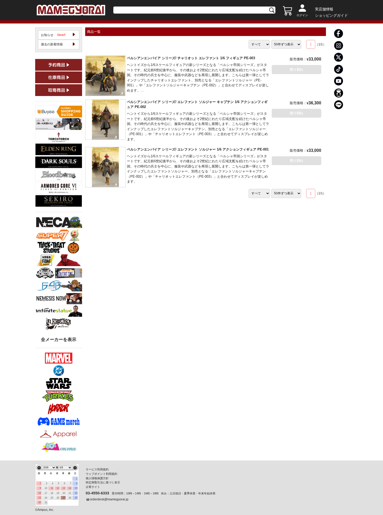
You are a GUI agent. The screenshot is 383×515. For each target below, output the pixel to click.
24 (46, 497)
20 (64, 493)
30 (39, 502)
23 (39, 497)
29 (76, 497)
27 (64, 497)
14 (70, 488)
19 (58, 493)
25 (52, 497)
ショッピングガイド (331, 15)
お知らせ (53, 35)
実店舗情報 (324, 9)
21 (70, 493)
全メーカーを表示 (58, 339)
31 (46, 502)
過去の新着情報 (52, 44)
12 (58, 488)
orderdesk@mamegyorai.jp (109, 499)
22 (76, 493)
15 (76, 488)
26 (58, 497)
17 (46, 493)
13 (64, 488)
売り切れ (296, 69)
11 (52, 488)
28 (70, 497)
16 (39, 493)
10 (46, 488)
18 (52, 493)
